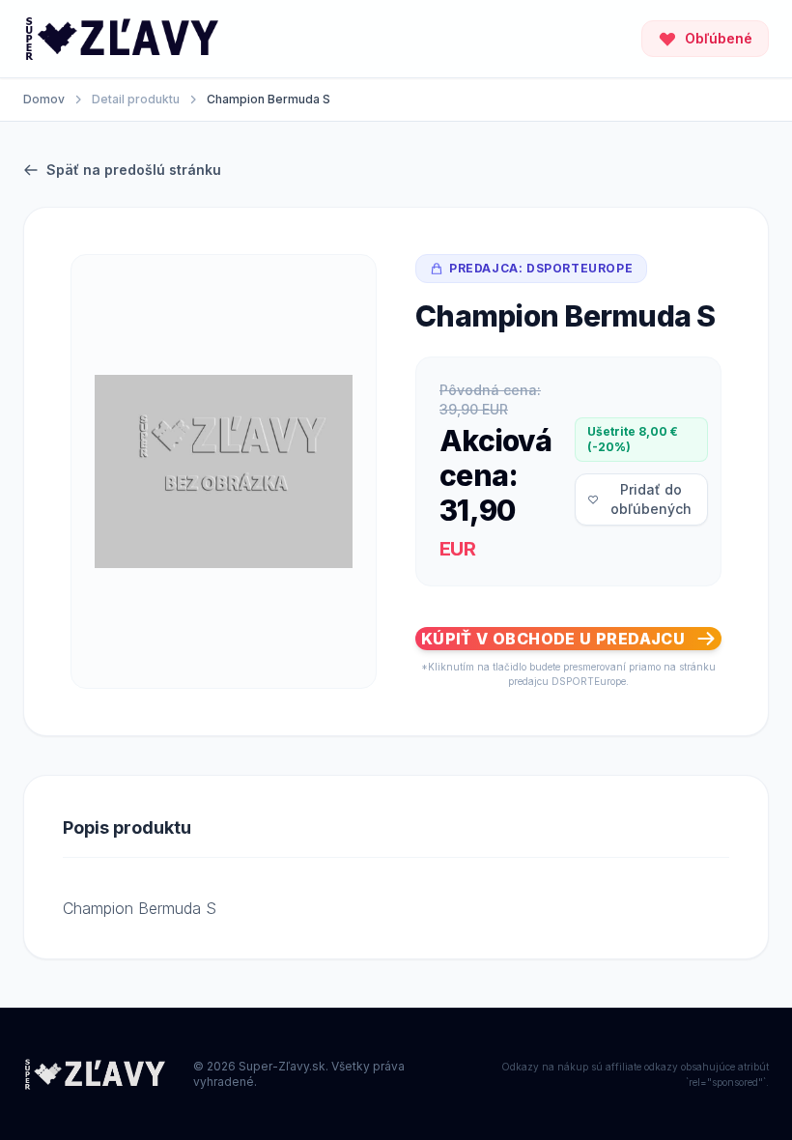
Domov (44, 99)
